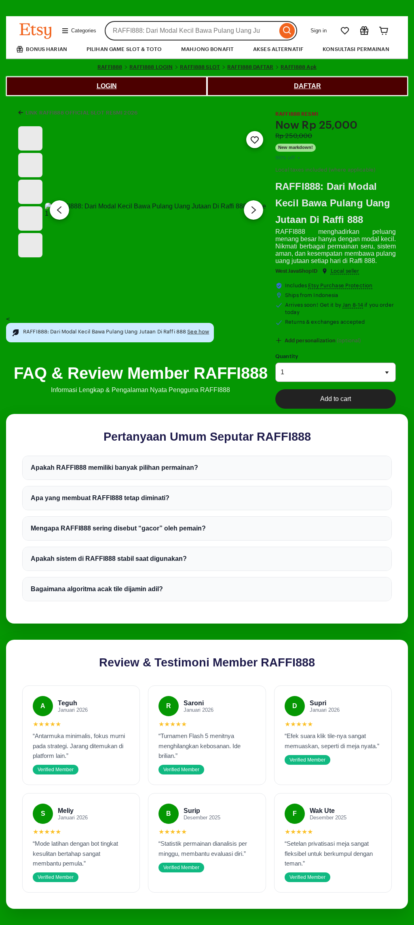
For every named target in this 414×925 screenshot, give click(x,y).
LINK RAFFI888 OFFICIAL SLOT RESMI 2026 (81, 113)
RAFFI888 (109, 67)
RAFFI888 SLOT (200, 67)
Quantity (286, 356)
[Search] (287, 30)
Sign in (318, 31)
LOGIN (107, 86)
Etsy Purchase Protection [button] (340, 285)
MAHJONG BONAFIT (207, 49)
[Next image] (253, 210)
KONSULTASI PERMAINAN (356, 49)
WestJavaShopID (296, 271)
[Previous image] (59, 210)
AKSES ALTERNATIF (278, 49)
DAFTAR (307, 86)
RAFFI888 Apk (299, 67)
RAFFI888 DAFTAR (250, 67)
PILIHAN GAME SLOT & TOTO (124, 49)
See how (198, 332)
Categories (83, 31)
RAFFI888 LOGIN (151, 67)
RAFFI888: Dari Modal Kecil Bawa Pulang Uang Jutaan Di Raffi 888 (333, 203)
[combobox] (191, 30)
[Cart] (383, 30)
